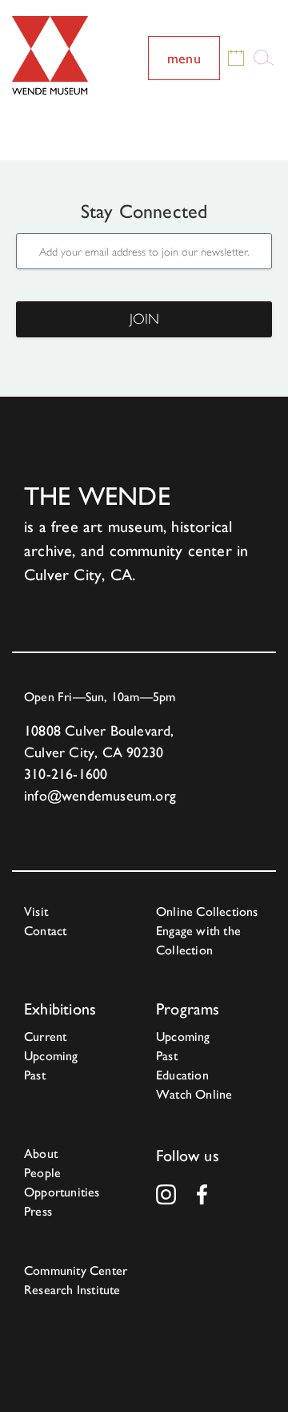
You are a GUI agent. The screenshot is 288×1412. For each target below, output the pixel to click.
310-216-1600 (65, 773)
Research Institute (72, 1289)
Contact (45, 930)
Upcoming (51, 1055)
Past (35, 1075)
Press (38, 1211)
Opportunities (62, 1192)
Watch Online (194, 1094)
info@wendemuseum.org (100, 795)
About (41, 1153)
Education (182, 1075)
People (42, 1172)
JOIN (144, 319)
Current (45, 1036)
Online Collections (207, 911)
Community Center (75, 1270)
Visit (36, 911)
